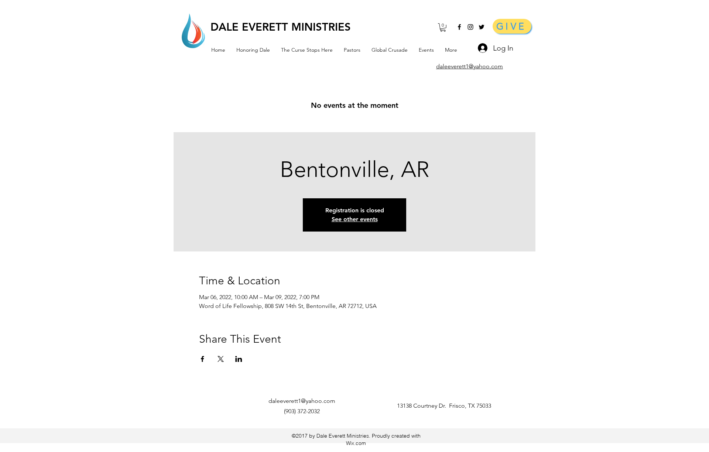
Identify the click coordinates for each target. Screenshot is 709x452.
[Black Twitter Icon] (481, 27)
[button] (443, 27)
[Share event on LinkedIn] (238, 359)
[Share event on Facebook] (202, 359)
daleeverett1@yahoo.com (301, 400)
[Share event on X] (220, 359)
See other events (355, 219)
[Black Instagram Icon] (470, 27)
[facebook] (459, 27)
